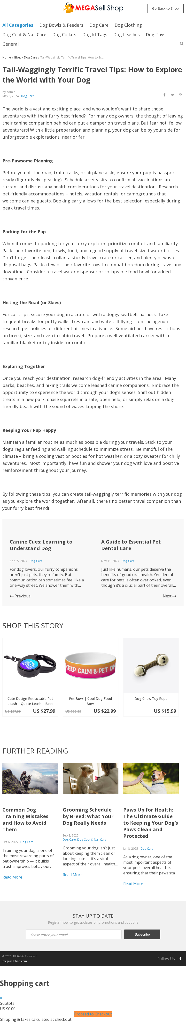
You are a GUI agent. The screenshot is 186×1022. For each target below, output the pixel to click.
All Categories (17, 25)
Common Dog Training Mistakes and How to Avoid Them (25, 819)
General (10, 44)
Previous (22, 596)
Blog (17, 57)
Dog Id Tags (94, 34)
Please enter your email (48, 934)
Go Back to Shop (165, 8)
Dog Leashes (126, 34)
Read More (12, 877)
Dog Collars (64, 34)
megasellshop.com (14, 961)
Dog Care (98, 25)
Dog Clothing (128, 25)
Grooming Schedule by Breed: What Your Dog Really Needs (88, 816)
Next (167, 596)
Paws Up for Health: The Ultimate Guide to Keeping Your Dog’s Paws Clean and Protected (150, 822)
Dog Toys (155, 34)
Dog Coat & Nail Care (24, 34)
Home (6, 57)
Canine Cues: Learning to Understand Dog (41, 545)
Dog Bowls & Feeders (61, 25)
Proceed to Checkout (93, 1014)
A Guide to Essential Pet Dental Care (131, 545)
